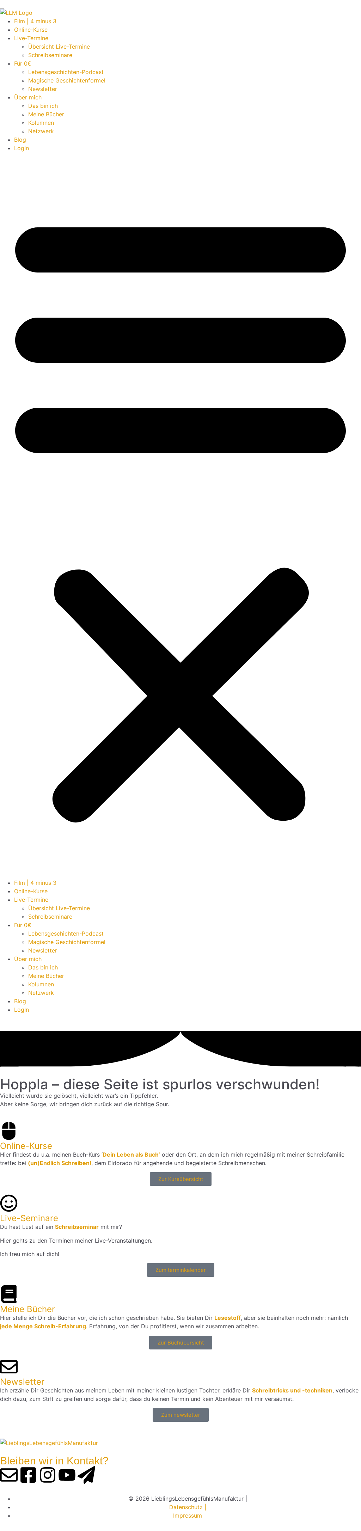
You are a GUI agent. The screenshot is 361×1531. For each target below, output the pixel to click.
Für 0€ (22, 63)
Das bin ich (43, 105)
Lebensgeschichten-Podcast (66, 71)
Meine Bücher (46, 114)
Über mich (28, 97)
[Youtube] (67, 1475)
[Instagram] (47, 1475)
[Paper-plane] (86, 1475)
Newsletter (42, 88)
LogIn (21, 148)
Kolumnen (41, 122)
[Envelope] (9, 1475)
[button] (180, 515)
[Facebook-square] (28, 1475)
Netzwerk (41, 131)
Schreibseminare (50, 55)
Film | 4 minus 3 (35, 21)
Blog (20, 139)
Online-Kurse (31, 29)
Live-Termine (31, 38)
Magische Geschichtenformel (66, 80)
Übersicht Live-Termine (59, 46)
